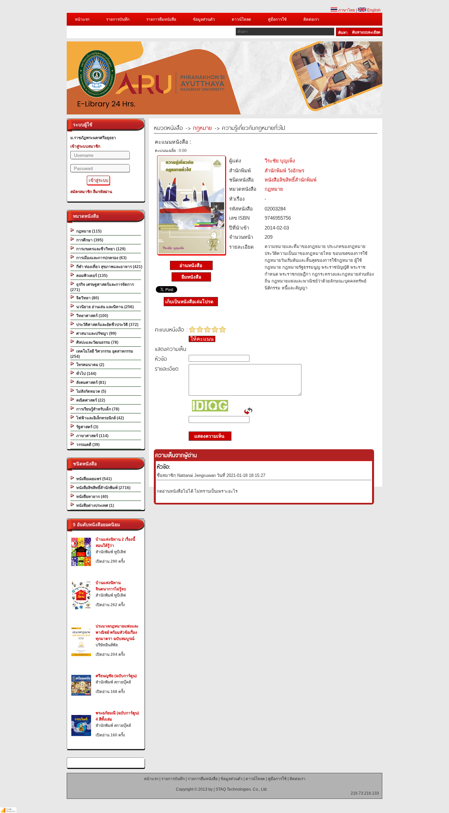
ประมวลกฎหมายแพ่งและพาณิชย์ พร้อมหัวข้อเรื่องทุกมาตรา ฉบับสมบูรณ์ (117, 632)
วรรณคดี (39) (87, 444)
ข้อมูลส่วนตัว (204, 19)
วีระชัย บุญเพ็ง (280, 160)
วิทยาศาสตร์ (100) (91, 315)
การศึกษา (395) (88, 240)
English (373, 10)
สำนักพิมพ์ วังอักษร (284, 170)
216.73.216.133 (365, 793)
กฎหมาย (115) (88, 231)
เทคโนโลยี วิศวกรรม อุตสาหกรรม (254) (101, 354)
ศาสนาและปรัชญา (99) (95, 333)
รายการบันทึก (118, 19)
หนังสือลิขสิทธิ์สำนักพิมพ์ (291, 180)
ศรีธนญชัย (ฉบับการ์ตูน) (116, 676)
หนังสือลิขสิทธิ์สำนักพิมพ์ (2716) (102, 487)
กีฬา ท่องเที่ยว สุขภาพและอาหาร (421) (108, 266)
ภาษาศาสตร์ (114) (91, 435)
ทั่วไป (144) (85, 373)
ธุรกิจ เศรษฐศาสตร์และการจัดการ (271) (102, 287)
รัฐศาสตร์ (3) (86, 427)
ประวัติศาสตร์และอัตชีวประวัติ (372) (106, 324)
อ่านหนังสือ (191, 265)
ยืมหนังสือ (191, 277)
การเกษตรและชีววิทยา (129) (100, 249)
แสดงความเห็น (207, 436)
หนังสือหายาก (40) (91, 496)
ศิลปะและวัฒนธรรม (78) (96, 342)
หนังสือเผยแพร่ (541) (93, 479)
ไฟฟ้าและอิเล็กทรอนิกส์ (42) (99, 418)
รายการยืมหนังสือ (161, 19)
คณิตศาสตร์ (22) (89, 400)
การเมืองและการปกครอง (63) (100, 258)
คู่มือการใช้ (277, 19)
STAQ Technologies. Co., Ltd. (242, 789)
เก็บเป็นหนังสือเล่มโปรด (189, 301)
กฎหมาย (202, 127)
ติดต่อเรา (311, 19)
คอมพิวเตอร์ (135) (90, 275)
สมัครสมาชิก (81, 191)
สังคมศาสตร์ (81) (90, 382)
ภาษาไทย (346, 10)
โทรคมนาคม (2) (89, 364)
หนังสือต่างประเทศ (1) (94, 505)
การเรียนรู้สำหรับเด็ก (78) (96, 409)
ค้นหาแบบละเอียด (366, 32)
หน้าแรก (82, 19)
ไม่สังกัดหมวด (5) (90, 391)
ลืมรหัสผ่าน (102, 191)
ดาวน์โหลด (241, 19)
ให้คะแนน (202, 339)
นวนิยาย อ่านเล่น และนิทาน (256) (104, 307)
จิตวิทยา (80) (86, 298)
